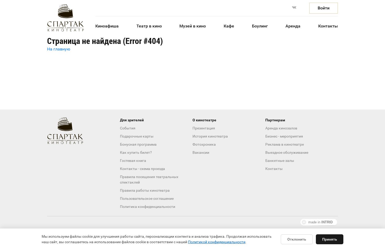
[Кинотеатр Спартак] (65, 18)
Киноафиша (107, 26)
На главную (58, 49)
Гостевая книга (133, 160)
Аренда (292, 26)
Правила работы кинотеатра (145, 190)
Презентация (203, 128)
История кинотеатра (210, 136)
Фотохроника (204, 144)
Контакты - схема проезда (142, 169)
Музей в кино (192, 26)
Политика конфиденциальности (147, 206)
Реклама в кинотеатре (284, 144)
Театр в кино (149, 26)
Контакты (328, 26)
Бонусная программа (138, 144)
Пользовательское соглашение (147, 198)
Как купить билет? (136, 152)
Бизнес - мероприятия (284, 136)
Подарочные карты (136, 136)
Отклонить (296, 239)
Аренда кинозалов (281, 128)
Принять (329, 239)
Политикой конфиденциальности (216, 242)
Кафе (229, 26)
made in (320, 222)
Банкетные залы (279, 160)
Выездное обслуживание (286, 152)
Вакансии (200, 152)
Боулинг (260, 26)
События (127, 128)
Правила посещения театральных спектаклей (149, 179)
